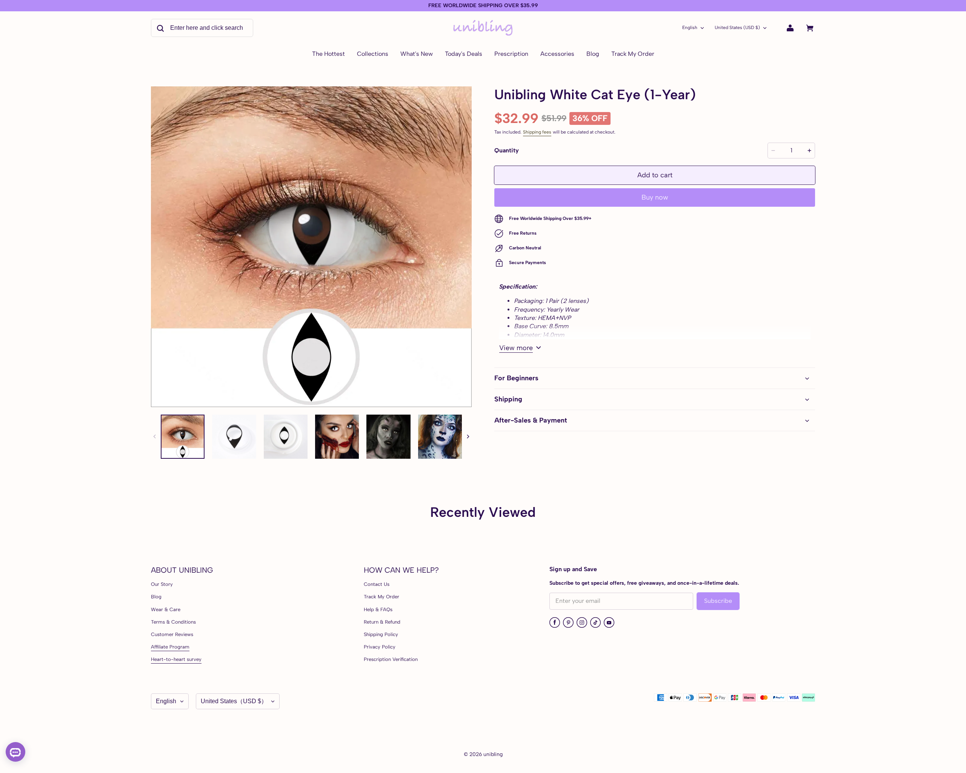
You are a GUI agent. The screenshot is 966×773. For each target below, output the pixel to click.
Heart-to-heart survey (176, 659)
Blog (156, 596)
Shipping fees (537, 132)
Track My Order (381, 596)
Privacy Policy (379, 647)
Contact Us (376, 584)
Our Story (162, 584)
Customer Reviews (172, 634)
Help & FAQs (378, 609)
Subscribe (718, 600)
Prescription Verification (391, 659)
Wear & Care (165, 609)
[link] (372, 54)
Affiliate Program (170, 647)
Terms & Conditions (173, 622)
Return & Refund (382, 622)
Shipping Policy (381, 634)
